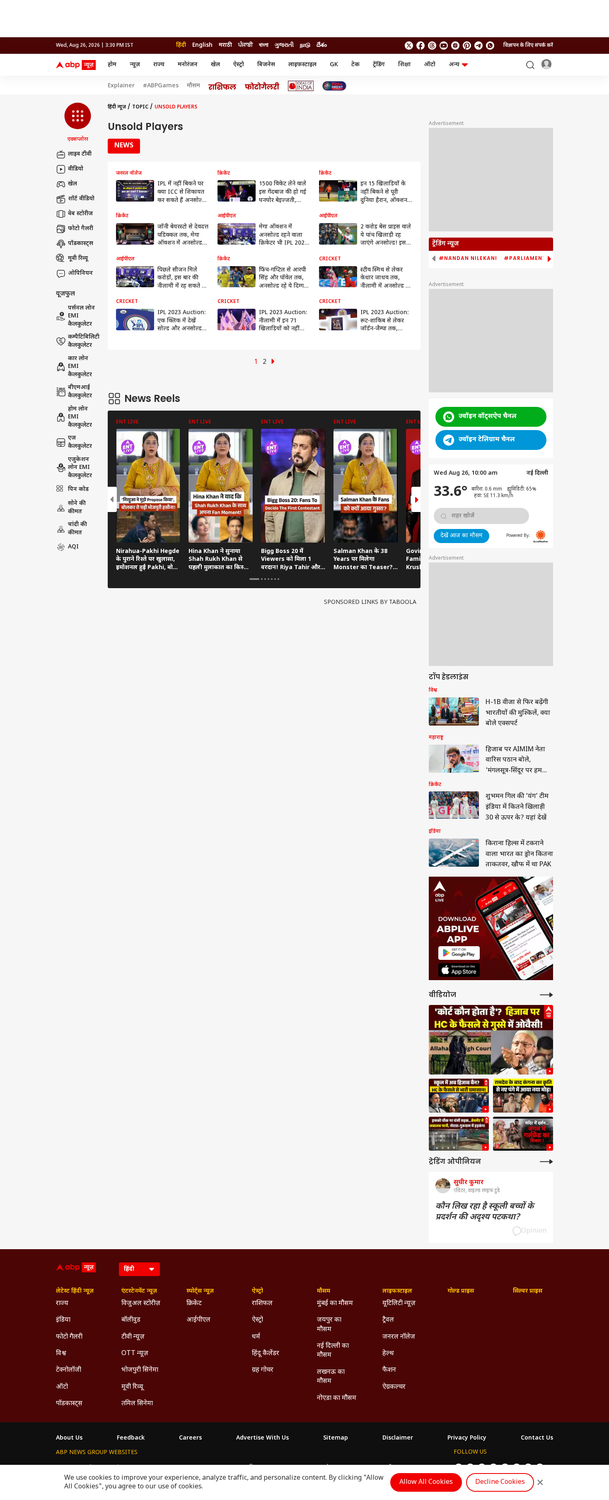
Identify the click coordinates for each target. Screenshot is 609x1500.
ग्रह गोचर (262, 1370)
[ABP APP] (459, 953)
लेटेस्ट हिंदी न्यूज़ (75, 1291)
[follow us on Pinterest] (467, 45)
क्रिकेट (194, 1303)
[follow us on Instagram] (455, 45)
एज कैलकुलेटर (80, 442)
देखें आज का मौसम (461, 536)
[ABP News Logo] (77, 65)
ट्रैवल (388, 1320)
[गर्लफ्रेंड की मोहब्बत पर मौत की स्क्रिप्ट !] (523, 1134)
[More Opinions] (546, 1162)
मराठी (225, 45)
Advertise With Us (262, 1438)
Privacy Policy (466, 1438)
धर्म (256, 1337)
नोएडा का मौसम (336, 1398)
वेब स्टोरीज (80, 214)
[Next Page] (273, 362)
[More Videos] (546, 995)
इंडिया (63, 1320)
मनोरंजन (188, 65)
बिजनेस (266, 65)
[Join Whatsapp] (490, 45)
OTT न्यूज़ (134, 1353)
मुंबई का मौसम (335, 1303)
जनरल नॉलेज (398, 1337)
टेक (355, 65)
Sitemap (335, 1438)
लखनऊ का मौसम (331, 1377)
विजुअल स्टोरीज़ (140, 1303)
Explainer (121, 86)
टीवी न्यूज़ (133, 1337)
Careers (190, 1438)
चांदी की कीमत (77, 529)
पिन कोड (78, 489)
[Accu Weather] (540, 536)
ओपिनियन (80, 273)
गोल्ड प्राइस (460, 1291)
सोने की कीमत (77, 508)
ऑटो (429, 65)
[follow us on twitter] (409, 45)
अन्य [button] (454, 65)
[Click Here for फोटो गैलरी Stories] (262, 86)
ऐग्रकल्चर (394, 1387)
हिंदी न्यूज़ (117, 107)
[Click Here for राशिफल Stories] (222, 86)
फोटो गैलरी (80, 229)
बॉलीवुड (130, 1320)
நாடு (305, 45)
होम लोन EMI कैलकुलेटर (80, 417)
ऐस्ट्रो (238, 65)
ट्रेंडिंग (379, 65)
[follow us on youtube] (444, 45)
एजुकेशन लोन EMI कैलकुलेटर (80, 468)
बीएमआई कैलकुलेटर (80, 392)
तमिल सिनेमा (137, 1403)
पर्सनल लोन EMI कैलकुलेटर (81, 316)
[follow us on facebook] (420, 45)
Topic (140, 107)
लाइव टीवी (80, 154)
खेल (215, 65)
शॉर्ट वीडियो (81, 199)
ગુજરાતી (284, 45)
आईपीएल (198, 1320)
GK (334, 65)
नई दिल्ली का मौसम (333, 1351)
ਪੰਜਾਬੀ (245, 45)
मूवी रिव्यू (78, 258)
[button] (77, 123)
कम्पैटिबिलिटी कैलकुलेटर (83, 341)
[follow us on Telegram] (478, 45)
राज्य (158, 65)
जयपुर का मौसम (329, 1325)
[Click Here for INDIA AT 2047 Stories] (334, 86)
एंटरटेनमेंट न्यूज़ (139, 1291)
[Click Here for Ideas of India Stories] (301, 86)
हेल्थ (388, 1353)
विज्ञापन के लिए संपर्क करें (528, 45)
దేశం (322, 45)
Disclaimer (397, 1438)
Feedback (131, 1438)
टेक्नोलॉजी (68, 1370)
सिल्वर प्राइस (527, 1291)
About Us (69, 1438)
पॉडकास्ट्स (80, 244)
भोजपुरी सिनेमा (139, 1370)
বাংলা (263, 45)
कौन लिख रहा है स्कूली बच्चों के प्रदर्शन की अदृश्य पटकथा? (484, 1212)
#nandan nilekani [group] (468, 258)
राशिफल (262, 1303)
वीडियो (75, 169)
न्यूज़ (135, 65)
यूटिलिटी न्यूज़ (399, 1303)
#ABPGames (161, 86)
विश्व (61, 1353)
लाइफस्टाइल (302, 65)
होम (112, 65)
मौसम (193, 86)
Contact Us (537, 1438)
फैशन (389, 1370)
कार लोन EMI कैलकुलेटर (80, 367)
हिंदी (181, 45)
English (202, 45)
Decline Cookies (500, 1482)
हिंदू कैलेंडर (265, 1353)
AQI (73, 547)
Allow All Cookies (426, 1482)
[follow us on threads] (432, 45)
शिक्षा (404, 65)
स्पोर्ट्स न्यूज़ (200, 1291)
